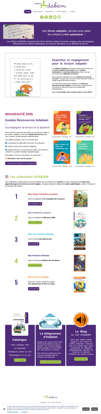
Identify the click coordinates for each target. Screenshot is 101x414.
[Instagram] (46, 17)
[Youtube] (55, 17)
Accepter (86, 409)
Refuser (94, 409)
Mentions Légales (12, 412)
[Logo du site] (50, 4)
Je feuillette (20, 360)
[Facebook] (42, 17)
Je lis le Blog (82, 359)
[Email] (59, 17)
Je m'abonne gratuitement (51, 362)
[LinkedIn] (50, 17)
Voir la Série (33, 244)
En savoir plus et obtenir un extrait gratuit (21, 163)
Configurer (24, 412)
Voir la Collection (34, 204)
